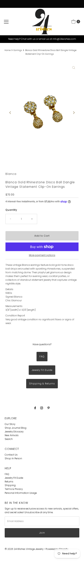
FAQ (42, 356)
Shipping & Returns (42, 383)
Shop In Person (13, 458)
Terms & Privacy (14, 489)
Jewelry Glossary (14, 431)
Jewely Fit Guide (42, 370)
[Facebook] (35, 408)
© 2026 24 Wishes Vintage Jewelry (24, 549)
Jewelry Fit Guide (14, 477)
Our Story (10, 424)
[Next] (73, 112)
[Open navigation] (6, 21)
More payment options (42, 255)
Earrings (17, 50)
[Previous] (10, 112)
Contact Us (11, 454)
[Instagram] (41, 408)
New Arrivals (12, 435)
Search (9, 439)
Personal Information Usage (21, 493)
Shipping (10, 485)
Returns (9, 481)
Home (7, 50)
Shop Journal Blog (15, 427)
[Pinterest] (48, 408)
